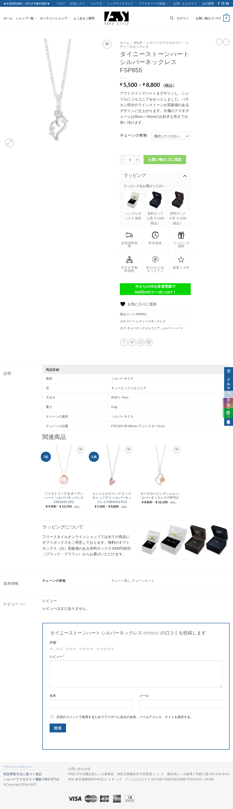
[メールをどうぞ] (227, 3)
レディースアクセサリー (164, 43)
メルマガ (96, 3)
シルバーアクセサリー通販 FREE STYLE (31, 779)
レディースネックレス (151, 321)
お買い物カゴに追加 (165, 159)
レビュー (57, 656)
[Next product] (219, 42)
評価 (54, 642)
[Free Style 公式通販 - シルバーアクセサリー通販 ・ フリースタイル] (116, 18)
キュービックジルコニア (143, 328)
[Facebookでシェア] (124, 342)
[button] (213, 18)
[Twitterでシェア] (132, 342)
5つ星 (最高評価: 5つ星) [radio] (104, 649)
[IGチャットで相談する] (228, 403)
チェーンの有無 (133, 135)
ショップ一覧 (25, 18)
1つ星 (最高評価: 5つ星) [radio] (50, 649)
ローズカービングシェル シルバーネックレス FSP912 (159, 495)
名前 (53, 695)
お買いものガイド (185, 3)
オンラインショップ (53, 18)
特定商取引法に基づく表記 (22, 774)
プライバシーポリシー (17, 767)
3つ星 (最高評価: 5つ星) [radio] (70, 649)
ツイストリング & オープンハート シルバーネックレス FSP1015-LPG (64, 497)
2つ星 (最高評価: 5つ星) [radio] (58, 649)
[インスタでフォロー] (223, 3)
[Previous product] (226, 42)
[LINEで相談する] (228, 413)
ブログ (60, 3)
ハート (178, 328)
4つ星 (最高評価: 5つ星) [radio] (86, 649)
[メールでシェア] (140, 342)
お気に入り (77, 3)
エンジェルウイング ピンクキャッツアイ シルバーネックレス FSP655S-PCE (111, 497)
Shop (138, 43)
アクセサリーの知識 (152, 3)
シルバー (167, 328)
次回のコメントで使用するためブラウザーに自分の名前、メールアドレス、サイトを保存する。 (124, 717)
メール (144, 695)
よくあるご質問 (84, 18)
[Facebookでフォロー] (218, 3)
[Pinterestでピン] (148, 342)
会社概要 (208, 3)
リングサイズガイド (120, 3)
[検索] (171, 18)
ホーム (8, 18)
